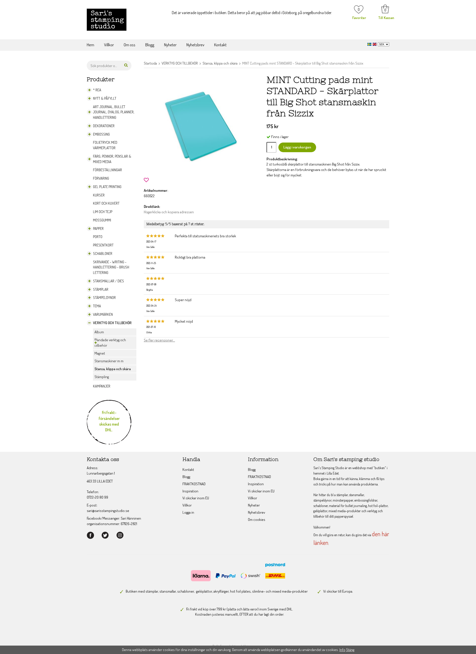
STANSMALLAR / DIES (108, 281)
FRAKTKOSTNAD (194, 484)
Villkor (109, 44)
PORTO (97, 236)
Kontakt (220, 44)
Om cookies (256, 519)
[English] (375, 43)
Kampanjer (101, 386)
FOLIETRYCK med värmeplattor (105, 145)
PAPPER (98, 228)
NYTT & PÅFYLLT (104, 98)
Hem (90, 44)
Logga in (188, 512)
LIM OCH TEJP (102, 211)
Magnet (99, 353)
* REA (97, 90)
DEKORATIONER (104, 125)
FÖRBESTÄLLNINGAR (107, 170)
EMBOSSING (101, 134)
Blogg (149, 44)
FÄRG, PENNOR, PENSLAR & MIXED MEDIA (112, 159)
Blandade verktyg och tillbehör (110, 343)
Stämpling (101, 376)
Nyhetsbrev (195, 44)
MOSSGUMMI (102, 220)
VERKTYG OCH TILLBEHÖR (112, 322)
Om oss (129, 44)
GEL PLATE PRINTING (107, 186)
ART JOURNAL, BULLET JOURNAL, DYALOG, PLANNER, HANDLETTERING (113, 112)
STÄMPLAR (100, 289)
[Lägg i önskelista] (146, 179)
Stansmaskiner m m (108, 361)
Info (342, 649)
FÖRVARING (101, 178)
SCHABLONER (102, 253)
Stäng (350, 649)
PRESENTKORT (103, 245)
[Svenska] (370, 43)
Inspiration (190, 491)
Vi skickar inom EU (195, 498)
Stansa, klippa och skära (112, 368)
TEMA (97, 306)
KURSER (99, 195)
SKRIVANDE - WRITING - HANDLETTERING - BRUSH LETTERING (111, 267)
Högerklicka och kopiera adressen (169, 212)
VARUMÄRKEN (103, 314)
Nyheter (170, 44)
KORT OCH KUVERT (106, 203)
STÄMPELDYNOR (104, 297)
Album (99, 332)
